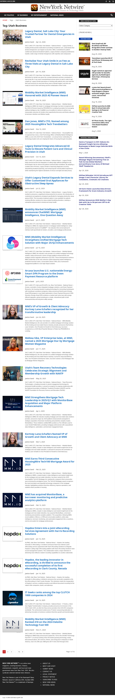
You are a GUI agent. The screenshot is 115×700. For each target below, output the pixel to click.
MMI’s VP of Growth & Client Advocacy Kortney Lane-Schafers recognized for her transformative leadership (49, 309)
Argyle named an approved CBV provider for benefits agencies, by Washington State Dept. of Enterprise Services (102, 75)
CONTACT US (47, 671)
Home (5, 20)
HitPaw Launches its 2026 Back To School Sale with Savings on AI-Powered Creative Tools (101, 109)
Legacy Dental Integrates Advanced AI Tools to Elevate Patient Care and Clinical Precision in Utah (48, 148)
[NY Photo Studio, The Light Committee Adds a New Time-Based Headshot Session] (84, 124)
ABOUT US (46, 663)
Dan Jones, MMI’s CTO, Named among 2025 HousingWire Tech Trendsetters (47, 123)
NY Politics (9, 15)
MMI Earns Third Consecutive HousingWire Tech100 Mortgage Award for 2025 (49, 461)
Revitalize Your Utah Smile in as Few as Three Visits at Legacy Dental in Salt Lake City (49, 63)
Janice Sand (29, 42)
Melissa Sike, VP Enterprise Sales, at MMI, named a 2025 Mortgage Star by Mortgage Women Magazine (49, 340)
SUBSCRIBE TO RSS (50, 679)
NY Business (22, 15)
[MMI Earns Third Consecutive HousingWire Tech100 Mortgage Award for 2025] (13, 464)
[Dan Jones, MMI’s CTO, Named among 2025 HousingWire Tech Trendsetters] (13, 127)
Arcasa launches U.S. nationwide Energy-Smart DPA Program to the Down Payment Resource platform (49, 273)
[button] (111, 15)
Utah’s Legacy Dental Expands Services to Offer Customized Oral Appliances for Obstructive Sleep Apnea (49, 180)
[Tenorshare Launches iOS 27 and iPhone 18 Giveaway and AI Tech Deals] (84, 61)
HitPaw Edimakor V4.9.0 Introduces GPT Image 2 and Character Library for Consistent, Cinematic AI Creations (96, 177)
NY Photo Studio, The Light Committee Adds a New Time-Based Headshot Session (102, 124)
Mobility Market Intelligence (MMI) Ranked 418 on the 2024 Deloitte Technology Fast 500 (45, 621)
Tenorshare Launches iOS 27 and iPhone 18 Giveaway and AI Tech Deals (102, 60)
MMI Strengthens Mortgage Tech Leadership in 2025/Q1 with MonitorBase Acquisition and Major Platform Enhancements (48, 402)
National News (57, 15)
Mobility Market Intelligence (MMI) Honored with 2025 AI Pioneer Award (46, 94)
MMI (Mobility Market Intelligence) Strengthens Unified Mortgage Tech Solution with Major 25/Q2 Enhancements (49, 239)
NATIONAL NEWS (49, 685)
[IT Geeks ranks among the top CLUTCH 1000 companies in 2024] (13, 598)
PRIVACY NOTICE (49, 677)
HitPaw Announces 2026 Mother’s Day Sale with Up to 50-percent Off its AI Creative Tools (95, 202)
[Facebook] (106, 1)
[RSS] (109, 1)
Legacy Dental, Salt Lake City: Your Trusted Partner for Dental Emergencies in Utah (49, 34)
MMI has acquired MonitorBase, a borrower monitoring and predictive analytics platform (46, 497)
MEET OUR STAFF (49, 666)
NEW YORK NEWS (49, 682)
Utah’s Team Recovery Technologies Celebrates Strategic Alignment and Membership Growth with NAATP (45, 370)
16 (19, 652)
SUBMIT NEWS (48, 669)
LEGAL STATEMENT (50, 674)
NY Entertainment (39, 15)
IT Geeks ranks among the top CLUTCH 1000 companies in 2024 (47, 594)
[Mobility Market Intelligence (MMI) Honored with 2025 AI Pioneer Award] (13, 98)
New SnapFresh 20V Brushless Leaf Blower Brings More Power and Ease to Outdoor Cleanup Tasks (102, 47)
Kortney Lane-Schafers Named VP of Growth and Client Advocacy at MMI (46, 435)
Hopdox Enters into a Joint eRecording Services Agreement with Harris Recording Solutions (49, 530)
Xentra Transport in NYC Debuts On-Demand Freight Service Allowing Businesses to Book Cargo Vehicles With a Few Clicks (96, 145)
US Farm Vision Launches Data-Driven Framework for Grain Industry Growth (95, 190)
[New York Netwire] (57, 7)
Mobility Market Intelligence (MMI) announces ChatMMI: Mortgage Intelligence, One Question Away (45, 212)
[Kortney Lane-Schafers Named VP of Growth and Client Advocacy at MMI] (13, 440)
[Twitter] (113, 1)
